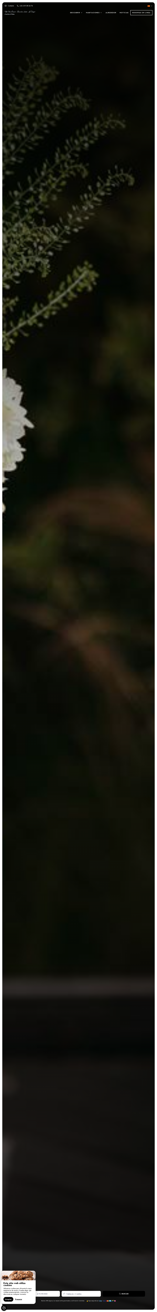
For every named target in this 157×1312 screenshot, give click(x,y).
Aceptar (8, 1299)
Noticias (124, 13)
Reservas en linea (141, 13)
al (37, 1294)
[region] (18, 1287)
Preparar (18, 1299)
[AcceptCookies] (4, 1308)
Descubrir (75, 13)
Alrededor (111, 13)
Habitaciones (93, 13)
